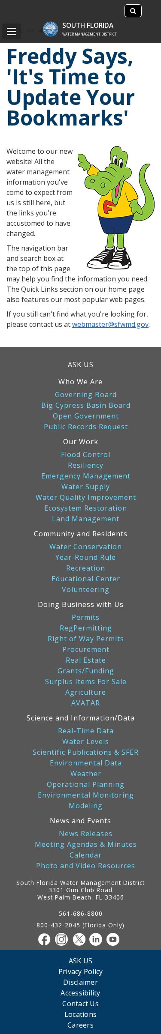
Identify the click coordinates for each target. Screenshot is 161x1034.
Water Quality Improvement (86, 497)
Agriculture (85, 692)
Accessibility (80, 992)
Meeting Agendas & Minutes (86, 844)
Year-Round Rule (85, 557)
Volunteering (85, 589)
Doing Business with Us (81, 604)
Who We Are (80, 381)
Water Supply (85, 486)
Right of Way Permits (86, 638)
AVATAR (85, 703)
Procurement (85, 649)
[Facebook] (46, 939)
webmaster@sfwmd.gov (110, 324)
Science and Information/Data (81, 718)
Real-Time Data (86, 730)
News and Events (80, 820)
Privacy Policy (80, 971)
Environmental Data (86, 763)
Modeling (86, 805)
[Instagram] (63, 939)
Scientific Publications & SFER (86, 752)
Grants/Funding (86, 670)
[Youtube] (115, 939)
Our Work (80, 441)
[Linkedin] (97, 939)
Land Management (85, 518)
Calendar (86, 855)
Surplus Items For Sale (86, 681)
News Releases (85, 833)
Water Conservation (85, 546)
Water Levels (85, 741)
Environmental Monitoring (86, 795)
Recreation (85, 568)
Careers (80, 1024)
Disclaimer (80, 981)
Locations (80, 1014)
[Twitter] (80, 939)
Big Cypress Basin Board (86, 405)
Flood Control (85, 454)
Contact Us (80, 1003)
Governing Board (86, 394)
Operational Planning (86, 784)
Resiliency (85, 465)
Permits (86, 617)
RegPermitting (86, 628)
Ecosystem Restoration (85, 508)
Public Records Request (86, 426)
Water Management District (89, 34)
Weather (85, 773)
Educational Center (86, 578)
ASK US (81, 364)
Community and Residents (81, 533)
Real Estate (86, 660)
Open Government (86, 416)
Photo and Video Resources (85, 865)
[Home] (55, 24)
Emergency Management (86, 476)
